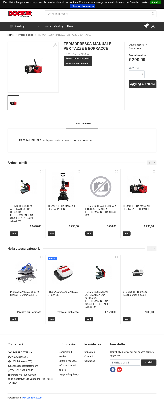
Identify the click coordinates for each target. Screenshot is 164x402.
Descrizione (82, 123)
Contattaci (89, 360)
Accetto (155, 2)
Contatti (88, 356)
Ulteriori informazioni (82, 6)
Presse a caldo (25, 35)
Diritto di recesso (68, 360)
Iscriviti (149, 362)
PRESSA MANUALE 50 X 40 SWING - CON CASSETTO (24, 293)
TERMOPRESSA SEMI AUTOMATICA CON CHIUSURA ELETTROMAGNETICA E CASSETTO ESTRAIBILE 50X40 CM (22, 214)
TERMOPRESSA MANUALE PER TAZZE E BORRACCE (137, 208)
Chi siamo (89, 352)
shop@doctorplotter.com (24, 365)
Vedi (14, 233)
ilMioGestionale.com (32, 397)
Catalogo (20, 26)
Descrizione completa (78, 58)
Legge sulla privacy (69, 374)
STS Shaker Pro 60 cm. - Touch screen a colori (136, 293)
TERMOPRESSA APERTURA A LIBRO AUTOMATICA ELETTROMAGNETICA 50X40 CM (100, 211)
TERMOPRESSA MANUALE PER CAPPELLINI (62, 208)
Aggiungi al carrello (142, 84)
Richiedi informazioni (77, 63)
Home (11, 35)
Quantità (134, 68)
